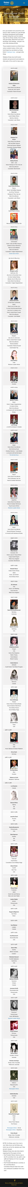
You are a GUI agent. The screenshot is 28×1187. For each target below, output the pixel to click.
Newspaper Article (14, 1088)
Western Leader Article (14, 508)
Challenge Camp (11, 52)
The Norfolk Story (14, 455)
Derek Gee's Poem (14, 253)
